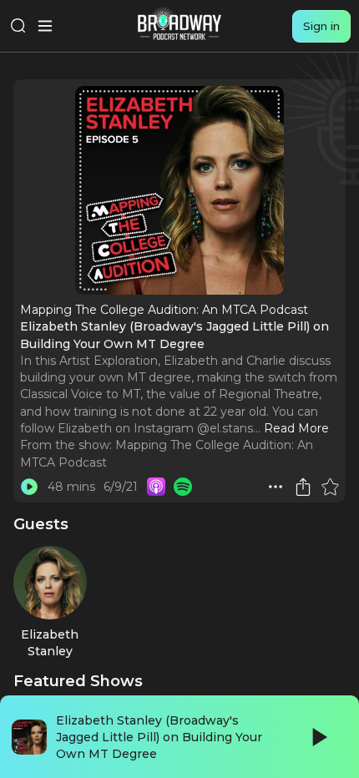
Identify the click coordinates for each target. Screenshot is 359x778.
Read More (296, 428)
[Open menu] (45, 26)
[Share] (303, 486)
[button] (275, 486)
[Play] (318, 737)
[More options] (275, 486)
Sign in (321, 26)
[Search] (18, 26)
